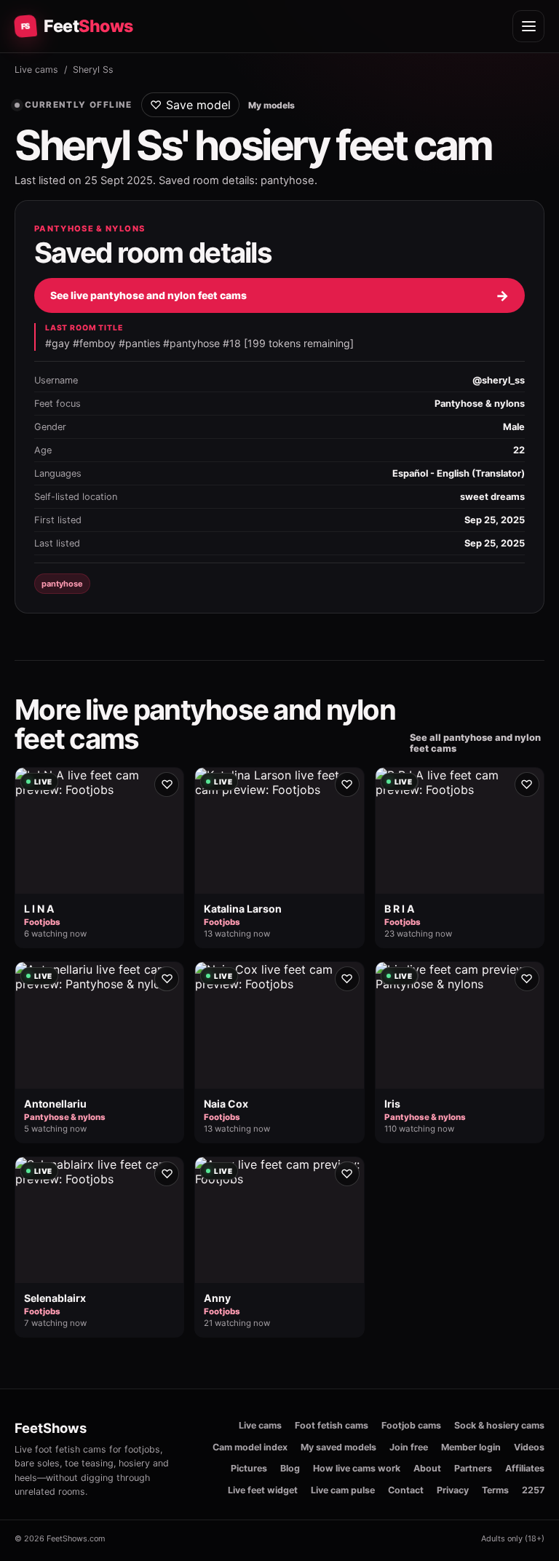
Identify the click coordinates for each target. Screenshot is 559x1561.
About (427, 1468)
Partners (473, 1468)
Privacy (453, 1490)
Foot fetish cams (331, 1425)
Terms (495, 1490)
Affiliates (524, 1468)
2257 (533, 1490)
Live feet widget (263, 1490)
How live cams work (356, 1468)
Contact (406, 1490)
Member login (471, 1447)
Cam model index (250, 1447)
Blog (290, 1468)
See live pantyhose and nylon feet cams (279, 295)
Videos (529, 1447)
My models (271, 105)
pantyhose (62, 584)
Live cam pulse (343, 1490)
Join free (408, 1447)
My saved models (338, 1447)
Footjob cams (411, 1425)
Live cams (36, 69)
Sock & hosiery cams (499, 1425)
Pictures (249, 1468)
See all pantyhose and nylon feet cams (475, 743)
